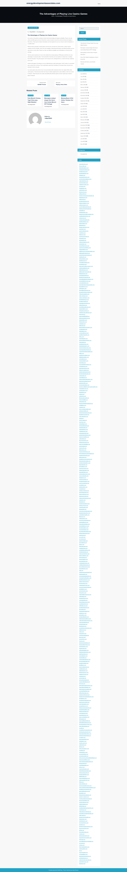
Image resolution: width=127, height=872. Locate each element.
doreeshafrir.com (82, 509)
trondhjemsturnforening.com (85, 789)
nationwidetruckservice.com (85, 594)
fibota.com (81, 782)
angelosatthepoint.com (84, 617)
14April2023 (32, 32)
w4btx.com (81, 353)
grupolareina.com (83, 264)
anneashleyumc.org (83, 706)
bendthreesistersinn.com (84, 579)
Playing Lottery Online (61, 84)
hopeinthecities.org (83, 427)
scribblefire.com (82, 405)
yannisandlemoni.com (84, 333)
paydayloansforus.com (84, 201)
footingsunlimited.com (84, 711)
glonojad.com (82, 501)
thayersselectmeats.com (84, 644)
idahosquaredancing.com (84, 318)
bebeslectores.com (83, 273)
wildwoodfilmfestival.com (84, 253)
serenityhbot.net (82, 678)
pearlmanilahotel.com (83, 231)
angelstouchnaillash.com (84, 355)
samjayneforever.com (84, 802)
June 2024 (82, 109)
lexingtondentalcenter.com (84, 373)
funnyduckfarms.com (83, 822)
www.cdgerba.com (83, 783)
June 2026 (82, 73)
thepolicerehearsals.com (84, 455)
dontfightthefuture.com (84, 299)
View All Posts (48, 122)
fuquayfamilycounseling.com (85, 837)
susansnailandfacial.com (84, 681)
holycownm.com (82, 592)
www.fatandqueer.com (84, 704)
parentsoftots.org (82, 657)
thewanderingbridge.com (84, 524)
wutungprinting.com (83, 561)
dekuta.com (81, 746)
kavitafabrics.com (83, 589)
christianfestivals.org (83, 552)
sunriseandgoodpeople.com (85, 576)
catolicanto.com (82, 396)
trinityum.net (81, 767)
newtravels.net (82, 199)
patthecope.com (82, 629)
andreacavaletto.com (83, 411)
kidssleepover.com (83, 197)
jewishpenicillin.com (83, 383)
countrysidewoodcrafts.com (85, 206)
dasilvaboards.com (83, 464)
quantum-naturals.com (84, 796)
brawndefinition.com (83, 472)
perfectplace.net (82, 401)
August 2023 (83, 136)
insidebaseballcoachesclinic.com (86, 808)
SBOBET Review (42, 84)
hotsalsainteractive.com (84, 177)
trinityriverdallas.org (83, 399)
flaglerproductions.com (84, 470)
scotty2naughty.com (83, 507)
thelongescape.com (83, 546)
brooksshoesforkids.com (84, 642)
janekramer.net (82, 535)
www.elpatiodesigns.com (84, 778)
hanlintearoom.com (83, 821)
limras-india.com (82, 166)
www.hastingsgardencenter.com (86, 761)
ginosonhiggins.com (83, 559)
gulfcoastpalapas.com (84, 650)
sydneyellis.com (82, 375)
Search (82, 32)
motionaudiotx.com (83, 848)
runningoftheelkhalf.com (84, 691)
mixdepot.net (82, 750)
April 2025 (82, 82)
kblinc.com (81, 336)
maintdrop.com (82, 232)
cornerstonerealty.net (83, 756)
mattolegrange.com (83, 548)
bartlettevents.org (83, 260)
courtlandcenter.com (83, 604)
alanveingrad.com (83, 557)
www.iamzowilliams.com (84, 759)
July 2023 (82, 138)
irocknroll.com (82, 314)
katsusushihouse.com (84, 494)
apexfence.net (82, 863)
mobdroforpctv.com (83, 431)
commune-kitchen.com (84, 483)
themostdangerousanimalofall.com (86, 453)
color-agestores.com (83, 416)
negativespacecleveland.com (85, 572)
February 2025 (83, 87)
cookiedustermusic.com (84, 585)
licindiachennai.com (83, 171)
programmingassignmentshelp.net (86, 195)
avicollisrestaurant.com (84, 607)
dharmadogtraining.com (84, 847)
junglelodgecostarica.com (84, 550)
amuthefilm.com (82, 485)
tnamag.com (82, 641)
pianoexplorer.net (83, 763)
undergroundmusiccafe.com (85, 860)
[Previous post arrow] (32, 83)
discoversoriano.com (83, 440)
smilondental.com (83, 359)
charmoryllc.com (82, 448)
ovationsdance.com (83, 390)
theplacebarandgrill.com (84, 611)
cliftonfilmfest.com (83, 305)
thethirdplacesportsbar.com (85, 770)
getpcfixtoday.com (83, 223)
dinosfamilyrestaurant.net (84, 277)
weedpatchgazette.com (84, 334)
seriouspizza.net (82, 633)
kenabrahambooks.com (84, 481)
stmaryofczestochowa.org (84, 520)
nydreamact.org (82, 218)
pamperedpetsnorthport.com (85, 340)
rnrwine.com (82, 834)
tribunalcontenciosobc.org (84, 461)
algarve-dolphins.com (83, 555)
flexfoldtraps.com (83, 698)
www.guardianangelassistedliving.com (87, 787)
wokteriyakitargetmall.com (84, 372)
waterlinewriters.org (83, 654)
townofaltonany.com (83, 568)
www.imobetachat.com (84, 667)
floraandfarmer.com (83, 286)
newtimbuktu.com (83, 190)
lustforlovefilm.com (83, 487)
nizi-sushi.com (82, 537)
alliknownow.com (83, 457)
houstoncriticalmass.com (84, 451)
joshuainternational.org (84, 680)
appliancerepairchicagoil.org (85, 208)
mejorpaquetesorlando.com (85, 349)
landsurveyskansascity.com (85, 707)
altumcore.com (82, 637)
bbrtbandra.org (82, 225)
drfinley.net (81, 830)
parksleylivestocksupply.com (85, 412)
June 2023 (82, 141)
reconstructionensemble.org (85, 587)
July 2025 (82, 76)
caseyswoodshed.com (84, 622)
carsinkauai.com (82, 809)
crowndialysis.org (83, 377)
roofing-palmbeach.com (84, 297)
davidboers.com (82, 665)
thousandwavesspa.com (84, 602)
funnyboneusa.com (83, 583)
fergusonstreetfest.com (84, 800)
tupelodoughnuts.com (83, 344)
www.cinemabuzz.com (84, 748)
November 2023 (83, 127)
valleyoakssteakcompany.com (85, 620)
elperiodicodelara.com (84, 168)
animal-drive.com (83, 639)
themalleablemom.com (84, 526)
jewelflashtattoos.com (84, 221)
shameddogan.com (83, 655)
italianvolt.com (82, 325)
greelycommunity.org (83, 496)
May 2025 (82, 79)
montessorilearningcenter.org (85, 798)
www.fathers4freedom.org (84, 687)
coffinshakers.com (83, 518)
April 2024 (82, 114)
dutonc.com (81, 544)
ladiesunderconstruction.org (85, 271)
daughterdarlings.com (84, 173)
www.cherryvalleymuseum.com (86, 266)
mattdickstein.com (83, 668)
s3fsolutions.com (83, 288)
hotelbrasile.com (82, 257)
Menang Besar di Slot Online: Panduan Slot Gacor (67, 100)
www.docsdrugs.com (83, 715)
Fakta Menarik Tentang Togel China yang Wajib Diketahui (34, 100)
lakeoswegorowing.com (84, 835)
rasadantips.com (82, 188)
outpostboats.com (83, 424)
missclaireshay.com (83, 164)
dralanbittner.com (83, 331)
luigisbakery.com (82, 741)
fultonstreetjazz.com (83, 258)
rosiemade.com (82, 342)
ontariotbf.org (82, 210)
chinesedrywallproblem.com (85, 578)
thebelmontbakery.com (84, 203)
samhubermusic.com (83, 861)
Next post (58, 82)
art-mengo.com (82, 539)
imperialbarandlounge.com (85, 307)
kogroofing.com (82, 238)
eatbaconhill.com (82, 193)
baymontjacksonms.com (84, 566)
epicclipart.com (82, 229)
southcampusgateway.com (85, 247)
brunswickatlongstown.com (85, 531)
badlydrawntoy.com (83, 670)
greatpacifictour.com (83, 598)
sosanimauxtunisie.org (84, 236)
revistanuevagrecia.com (84, 503)
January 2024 (83, 122)
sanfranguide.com (83, 446)
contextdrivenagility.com (84, 514)
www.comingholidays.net (84, 444)
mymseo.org (82, 843)
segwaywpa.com (83, 648)
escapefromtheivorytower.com (85, 292)
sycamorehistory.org (83, 754)
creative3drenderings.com (84, 659)
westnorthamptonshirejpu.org (85, 255)
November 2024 (83, 95)
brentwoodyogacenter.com (85, 732)
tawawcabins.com (83, 320)
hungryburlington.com (84, 529)
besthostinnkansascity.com (85, 856)
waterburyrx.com (83, 613)
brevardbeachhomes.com (84, 290)
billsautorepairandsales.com (85, 795)
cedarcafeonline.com (83, 181)
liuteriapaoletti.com (83, 574)
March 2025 (83, 84)
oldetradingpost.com (83, 270)
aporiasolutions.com (83, 646)
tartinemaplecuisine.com (84, 533)
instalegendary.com (83, 212)
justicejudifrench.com (83, 522)
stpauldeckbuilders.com (84, 709)
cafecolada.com (82, 438)
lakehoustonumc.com (84, 672)
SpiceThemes (75, 870)
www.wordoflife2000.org (84, 316)
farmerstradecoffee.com (84, 661)
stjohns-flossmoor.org (84, 581)
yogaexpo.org (82, 407)
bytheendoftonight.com (84, 425)
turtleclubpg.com (82, 596)
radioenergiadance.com (84, 242)
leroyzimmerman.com (84, 828)
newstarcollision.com (83, 360)
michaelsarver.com (83, 366)
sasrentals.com (82, 362)
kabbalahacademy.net (84, 357)
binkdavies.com (82, 477)
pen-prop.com (82, 683)
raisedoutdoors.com (83, 308)
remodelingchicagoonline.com (85, 730)
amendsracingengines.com (85, 700)
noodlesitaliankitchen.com (84, 216)
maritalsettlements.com (84, 563)
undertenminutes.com (84, 184)
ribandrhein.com (82, 392)
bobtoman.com (82, 234)
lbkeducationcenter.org (84, 398)
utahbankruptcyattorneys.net (85, 312)
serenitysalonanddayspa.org (85, 179)
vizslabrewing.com (83, 329)
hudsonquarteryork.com (84, 780)
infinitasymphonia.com (84, 490)
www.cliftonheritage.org (84, 726)
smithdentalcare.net (83, 858)
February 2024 (83, 119)
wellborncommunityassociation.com (87, 251)
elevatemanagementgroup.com (86, 826)
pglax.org (81, 570)
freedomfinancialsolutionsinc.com (86, 696)
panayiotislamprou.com (84, 245)
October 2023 (83, 130)
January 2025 (83, 90)
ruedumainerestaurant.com (85, 498)
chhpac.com (82, 845)
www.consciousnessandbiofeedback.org (88, 757)
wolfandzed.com (82, 744)
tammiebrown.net (83, 542)
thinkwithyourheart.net (84, 310)
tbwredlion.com (82, 793)
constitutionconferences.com (85, 628)
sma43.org (81, 728)
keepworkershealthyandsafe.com (86, 214)
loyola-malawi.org (83, 420)
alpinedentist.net (82, 240)
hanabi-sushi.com (83, 743)
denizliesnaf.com (82, 626)
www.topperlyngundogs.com (85, 689)
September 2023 (84, 133)
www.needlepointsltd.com (84, 720)
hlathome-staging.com (84, 370)
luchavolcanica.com (83, 591)
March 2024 (83, 117)
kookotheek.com (82, 244)
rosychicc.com (82, 422)
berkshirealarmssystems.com (85, 327)
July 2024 (82, 106)
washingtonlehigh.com (84, 739)
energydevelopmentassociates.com (43, 3)
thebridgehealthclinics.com (85, 652)
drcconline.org (82, 609)
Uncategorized (40, 32)
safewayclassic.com (83, 205)
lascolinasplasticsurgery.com (85, 724)
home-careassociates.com (85, 409)
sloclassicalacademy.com (84, 462)
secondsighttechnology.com (85, 364)
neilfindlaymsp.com (83, 605)
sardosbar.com (82, 323)
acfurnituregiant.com (83, 182)
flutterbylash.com (83, 819)
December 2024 (83, 92)
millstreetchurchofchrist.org (85, 811)
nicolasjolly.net (82, 488)
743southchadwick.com (84, 294)
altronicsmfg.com (83, 192)
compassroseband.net (84, 635)
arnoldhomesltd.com (83, 301)
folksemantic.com (83, 321)
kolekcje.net (81, 394)
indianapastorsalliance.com (85, 618)
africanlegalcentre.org (83, 492)
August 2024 (83, 103)
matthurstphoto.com (83, 804)
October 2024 (83, 98)
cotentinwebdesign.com (84, 268)
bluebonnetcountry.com (84, 227)
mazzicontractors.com (84, 769)
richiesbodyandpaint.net (84, 169)
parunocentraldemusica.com (85, 785)
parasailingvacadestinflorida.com (86, 813)
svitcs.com (81, 631)
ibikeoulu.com (82, 516)
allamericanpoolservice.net (85, 381)
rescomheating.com (83, 852)
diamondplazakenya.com (84, 791)
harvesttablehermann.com (84, 281)
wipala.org (81, 418)
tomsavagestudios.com (84, 385)
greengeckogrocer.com (84, 368)
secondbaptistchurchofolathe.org (86, 841)
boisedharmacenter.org (84, 414)
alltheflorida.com (82, 806)
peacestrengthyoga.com (84, 694)
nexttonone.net (82, 676)
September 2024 (84, 100)
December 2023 (83, 125)
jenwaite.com (82, 824)
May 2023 (82, 144)
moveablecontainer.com (84, 262)
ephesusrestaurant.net (84, 772)
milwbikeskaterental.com (84, 565)
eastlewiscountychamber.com (85, 459)
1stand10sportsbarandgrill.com (85, 351)
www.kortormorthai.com (84, 702)
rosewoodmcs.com (83, 752)
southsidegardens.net (83, 765)
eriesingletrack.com (83, 338)
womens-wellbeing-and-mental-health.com (88, 386)
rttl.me (80, 850)
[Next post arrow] (73, 83)
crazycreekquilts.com (84, 475)
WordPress (59, 870)
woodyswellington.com (84, 774)
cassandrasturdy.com (84, 433)
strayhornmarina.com (83, 468)
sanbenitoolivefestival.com (85, 435)
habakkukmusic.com (83, 674)
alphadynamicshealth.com (84, 817)
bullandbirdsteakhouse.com (85, 722)
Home (99, 3)
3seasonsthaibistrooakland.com (86, 403)
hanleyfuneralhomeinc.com (85, 347)
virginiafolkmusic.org (83, 388)
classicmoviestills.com (84, 437)
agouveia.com (82, 839)
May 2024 (82, 111)
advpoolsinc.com (83, 615)
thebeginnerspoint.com (84, 442)
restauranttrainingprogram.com (85, 379)
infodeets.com (82, 175)
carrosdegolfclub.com (84, 283)
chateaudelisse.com (83, 249)
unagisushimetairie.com (84, 219)
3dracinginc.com (82, 450)
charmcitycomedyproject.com (85, 511)
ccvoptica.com (82, 737)
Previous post (43, 82)
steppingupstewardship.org (85, 735)
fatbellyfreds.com (83, 776)
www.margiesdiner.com (84, 717)
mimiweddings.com (83, 854)
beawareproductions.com (84, 513)
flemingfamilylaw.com (84, 832)
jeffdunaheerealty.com (84, 693)
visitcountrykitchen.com (84, 553)
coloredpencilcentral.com (84, 303)
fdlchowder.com (82, 719)
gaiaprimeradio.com (83, 540)
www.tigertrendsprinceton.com (85, 685)
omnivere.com (82, 186)
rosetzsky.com (82, 500)
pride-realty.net (82, 815)
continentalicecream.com (84, 474)
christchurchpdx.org (83, 479)
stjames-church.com (83, 505)
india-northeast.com (83, 295)
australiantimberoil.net (84, 275)
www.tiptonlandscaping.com (85, 733)
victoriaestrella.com (83, 600)
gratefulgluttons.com (83, 429)
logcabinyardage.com (83, 663)
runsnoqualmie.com (83, 713)
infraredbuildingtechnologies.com (86, 279)
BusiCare (69, 870)
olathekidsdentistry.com (84, 346)
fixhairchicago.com (83, 624)
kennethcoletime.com (83, 527)
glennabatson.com (83, 466)
